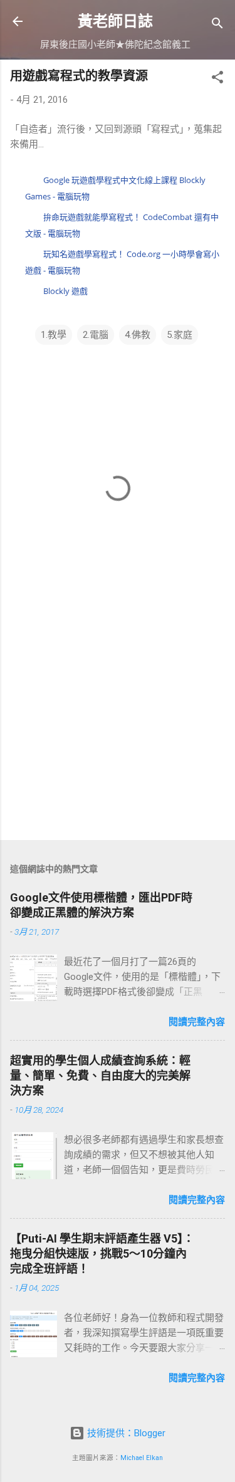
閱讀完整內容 (197, 1021)
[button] (217, 79)
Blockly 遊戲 (65, 291)
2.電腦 (95, 334)
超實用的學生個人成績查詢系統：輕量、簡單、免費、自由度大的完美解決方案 (100, 1075)
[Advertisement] (117, 732)
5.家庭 (179, 334)
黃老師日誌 (115, 21)
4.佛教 (137, 334)
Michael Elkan (141, 1458)
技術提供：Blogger (125, 1433)
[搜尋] (217, 25)
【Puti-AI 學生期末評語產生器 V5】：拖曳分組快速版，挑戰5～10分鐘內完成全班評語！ (102, 1253)
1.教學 (53, 334)
